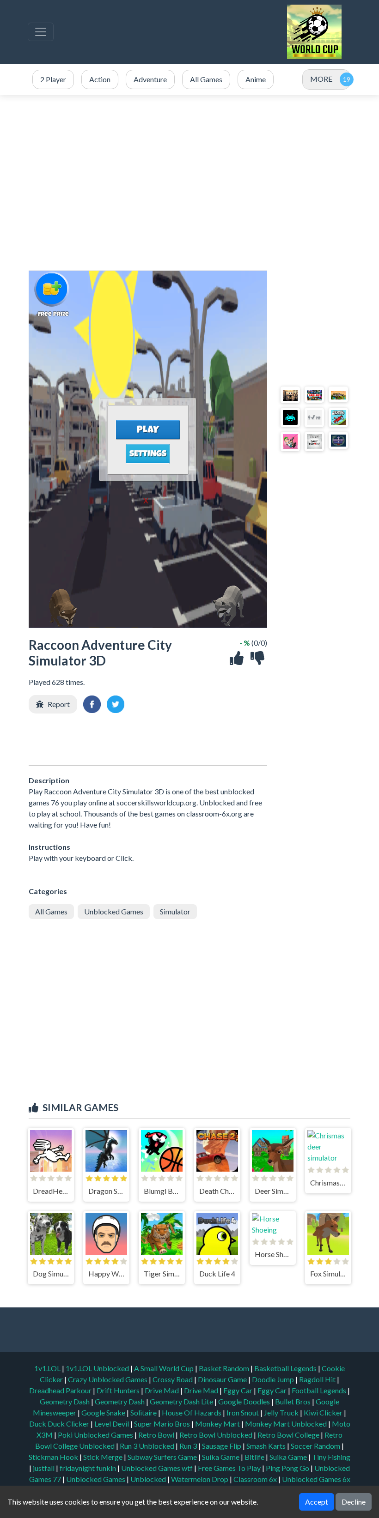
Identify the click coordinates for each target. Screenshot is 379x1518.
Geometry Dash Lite (182, 1401)
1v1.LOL (48, 1368)
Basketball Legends (286, 1368)
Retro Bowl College (289, 1434)
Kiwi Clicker (324, 1412)
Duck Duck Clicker (60, 1423)
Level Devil (112, 1423)
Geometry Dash (65, 1401)
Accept (316, 1501)
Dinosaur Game (223, 1379)
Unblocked (148, 1479)
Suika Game (221, 1456)
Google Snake (104, 1412)
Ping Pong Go (288, 1468)
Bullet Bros (293, 1401)
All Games (51, 911)
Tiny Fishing (331, 1456)
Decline (354, 1501)
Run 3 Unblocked (148, 1445)
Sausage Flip (222, 1445)
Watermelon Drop (200, 1479)
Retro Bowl (157, 1434)
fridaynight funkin (88, 1468)
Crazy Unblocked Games (108, 1379)
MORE (321, 78)
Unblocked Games (113, 911)
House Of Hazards (192, 1412)
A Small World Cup (164, 1368)
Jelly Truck (282, 1412)
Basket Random (225, 1368)
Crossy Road (173, 1379)
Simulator (175, 911)
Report (59, 704)
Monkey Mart (218, 1423)
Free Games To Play (230, 1468)
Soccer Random (316, 1445)
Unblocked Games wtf (157, 1468)
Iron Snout (243, 1412)
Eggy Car (238, 1390)
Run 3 (188, 1445)
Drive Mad (162, 1390)
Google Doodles (244, 1401)
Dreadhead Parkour (61, 1390)
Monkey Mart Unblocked (286, 1423)
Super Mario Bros (162, 1423)
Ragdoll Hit (318, 1379)
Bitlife (255, 1456)
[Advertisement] (189, 183)
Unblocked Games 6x (316, 1479)
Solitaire (144, 1412)
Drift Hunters (119, 1390)
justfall (44, 1468)
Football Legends (320, 1390)
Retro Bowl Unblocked (216, 1434)
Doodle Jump (273, 1379)
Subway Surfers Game (163, 1456)
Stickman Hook (54, 1456)
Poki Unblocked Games (96, 1434)
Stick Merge (103, 1456)
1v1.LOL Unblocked (98, 1368)
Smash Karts (266, 1445)
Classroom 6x (255, 1479)
